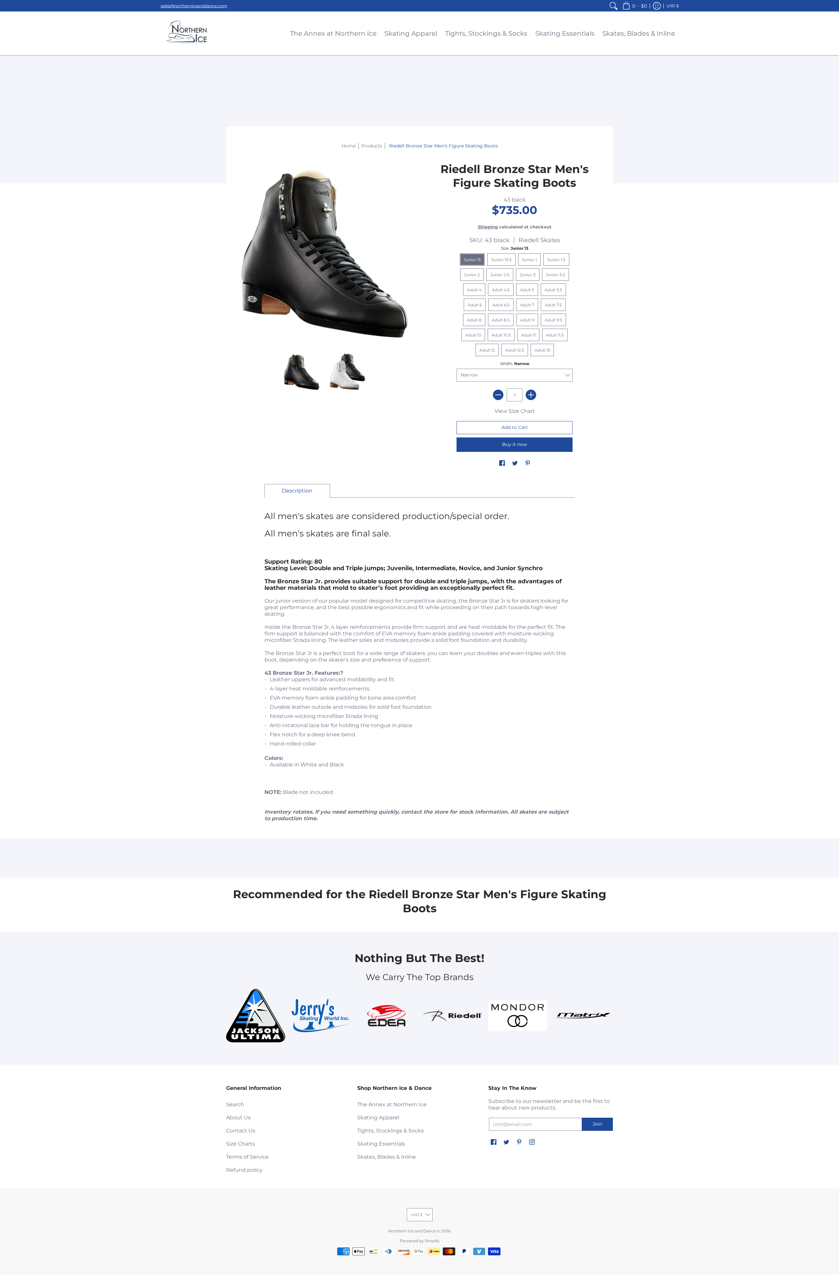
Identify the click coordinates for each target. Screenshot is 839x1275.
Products (371, 146)
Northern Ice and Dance (412, 1230)
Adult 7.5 (553, 304)
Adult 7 (527, 304)
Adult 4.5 (501, 289)
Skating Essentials (381, 1144)
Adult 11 (528, 335)
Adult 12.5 (514, 350)
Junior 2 (472, 274)
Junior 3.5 (555, 274)
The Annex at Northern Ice (392, 1104)
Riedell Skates (539, 240)
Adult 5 (527, 289)
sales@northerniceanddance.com (194, 5)
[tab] (297, 491)
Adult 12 (487, 350)
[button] (634, 5)
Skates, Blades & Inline (386, 1157)
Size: (514, 248)
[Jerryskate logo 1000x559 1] (321, 1015)
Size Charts (240, 1144)
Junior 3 (528, 274)
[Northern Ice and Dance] (187, 33)
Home (348, 146)
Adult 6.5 (501, 304)
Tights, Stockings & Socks (390, 1131)
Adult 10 (473, 335)
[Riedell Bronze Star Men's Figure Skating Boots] (301, 372)
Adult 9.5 (553, 320)
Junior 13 (472, 259)
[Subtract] (498, 395)
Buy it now (514, 444)
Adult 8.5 (501, 320)
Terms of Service (247, 1157)
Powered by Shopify (419, 1240)
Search (235, 1104)
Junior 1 (529, 259)
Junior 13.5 (501, 259)
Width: (514, 363)
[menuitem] (613, 5)
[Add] (531, 395)
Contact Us (240, 1131)
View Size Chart (515, 411)
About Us (238, 1117)
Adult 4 (474, 289)
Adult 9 (527, 320)
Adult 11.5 (555, 335)
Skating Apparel (378, 1117)
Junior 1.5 (556, 259)
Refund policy (244, 1170)
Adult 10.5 (501, 335)
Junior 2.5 (499, 274)
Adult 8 (474, 320)
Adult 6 (475, 304)
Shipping (488, 226)
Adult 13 (542, 350)
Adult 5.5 (553, 289)
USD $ (673, 5)
